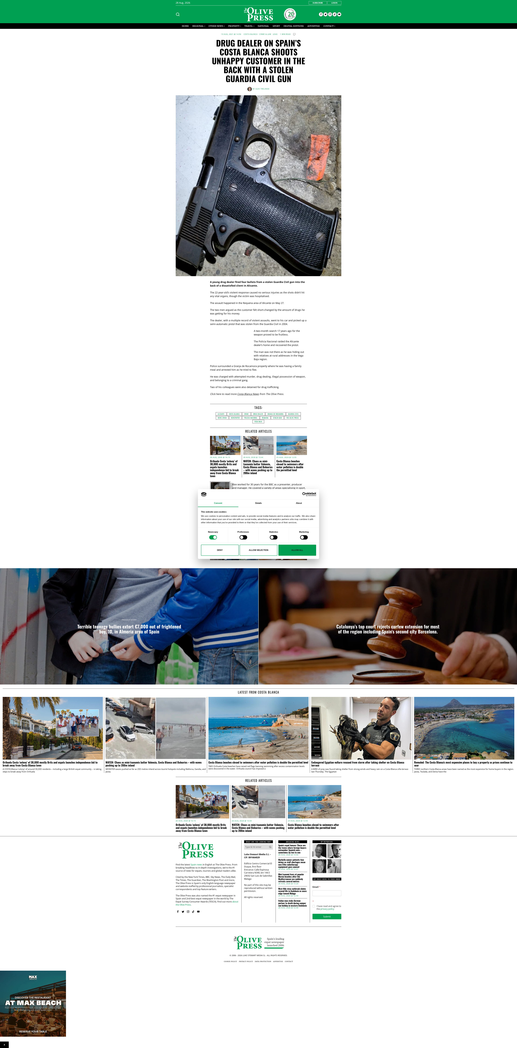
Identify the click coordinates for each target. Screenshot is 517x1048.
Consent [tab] (218, 503)
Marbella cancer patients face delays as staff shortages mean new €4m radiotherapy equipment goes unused (291, 863)
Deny (220, 550)
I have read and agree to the (329, 907)
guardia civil (293, 414)
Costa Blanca (251, 34)
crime (246, 414)
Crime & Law (265, 34)
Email (316, 887)
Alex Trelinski (263, 89)
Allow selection (258, 550)
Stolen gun (277, 418)
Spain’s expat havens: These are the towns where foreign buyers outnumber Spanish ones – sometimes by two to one (292, 849)
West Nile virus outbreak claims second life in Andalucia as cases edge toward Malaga (292, 891)
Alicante (221, 414)
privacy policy (327, 908)
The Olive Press (292, 418)
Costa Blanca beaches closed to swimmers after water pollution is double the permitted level (290, 465)
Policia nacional (250, 418)
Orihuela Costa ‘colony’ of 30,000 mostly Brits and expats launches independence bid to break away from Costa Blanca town (224, 468)
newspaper (235, 418)
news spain (222, 418)
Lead (275, 34)
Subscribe (318, 2)
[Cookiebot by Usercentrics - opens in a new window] (304, 494)
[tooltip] (321, 14)
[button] (270, 847)
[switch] (243, 537)
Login (334, 2)
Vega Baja (258, 421)
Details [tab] (258, 503)
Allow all (297, 550)
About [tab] (299, 503)
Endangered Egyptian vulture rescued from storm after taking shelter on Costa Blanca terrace (357, 764)
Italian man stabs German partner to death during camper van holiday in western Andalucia (292, 903)
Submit (327, 916)
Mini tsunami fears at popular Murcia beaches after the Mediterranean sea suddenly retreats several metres (291, 878)
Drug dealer (258, 414)
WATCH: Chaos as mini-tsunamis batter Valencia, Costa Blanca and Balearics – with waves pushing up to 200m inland (258, 467)
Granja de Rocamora (276, 414)
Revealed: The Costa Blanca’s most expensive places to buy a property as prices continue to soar (463, 764)
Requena (265, 418)
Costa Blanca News (248, 394)
